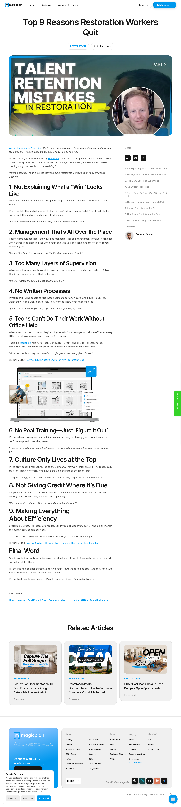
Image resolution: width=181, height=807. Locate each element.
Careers (132, 749)
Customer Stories (118, 754)
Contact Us (134, 759)
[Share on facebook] (135, 158)
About (131, 739)
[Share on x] (143, 158)
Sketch (69, 744)
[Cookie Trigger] (170, 794)
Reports (92, 754)
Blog (112, 744)
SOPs (91, 759)
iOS (149, 739)
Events (113, 749)
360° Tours (71, 754)
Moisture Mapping (96, 744)
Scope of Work (95, 739)
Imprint (163, 794)
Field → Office (95, 764)
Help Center (115, 739)
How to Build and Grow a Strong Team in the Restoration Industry (61, 543)
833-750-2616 (135, 762)
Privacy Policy (140, 794)
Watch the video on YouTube (25, 148)
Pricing (69, 739)
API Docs (114, 759)
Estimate (70, 768)
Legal (129, 794)
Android (151, 744)
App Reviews (134, 744)
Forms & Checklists (74, 764)
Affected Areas (95, 749)
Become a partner (137, 754)
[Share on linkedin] (128, 158)
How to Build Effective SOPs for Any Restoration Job (54, 360)
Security (154, 794)
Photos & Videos (73, 749)
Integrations (94, 768)
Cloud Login (153, 749)
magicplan (25, 342)
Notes (68, 759)
